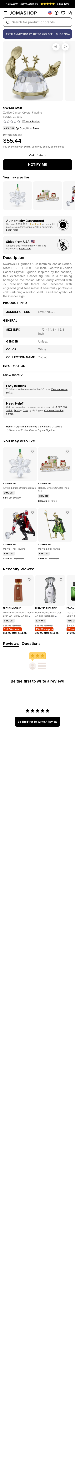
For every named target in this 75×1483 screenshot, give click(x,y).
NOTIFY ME (37, 165)
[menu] (5, 13)
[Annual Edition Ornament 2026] (32, 452)
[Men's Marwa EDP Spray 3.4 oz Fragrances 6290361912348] (61, 579)
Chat (25, 410)
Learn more (12, 229)
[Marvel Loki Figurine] (67, 512)
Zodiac (58, 426)
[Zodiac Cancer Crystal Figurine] (65, 47)
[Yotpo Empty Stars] (11, 121)
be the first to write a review (37, 721)
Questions (31, 643)
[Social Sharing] (56, 47)
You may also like (16, 177)
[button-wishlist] (63, 13)
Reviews (11, 643)
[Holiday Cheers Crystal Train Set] (67, 452)
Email (17, 410)
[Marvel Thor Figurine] (32, 512)
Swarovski (45, 426)
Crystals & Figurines (26, 426)
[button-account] (56, 13)
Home (9, 426)
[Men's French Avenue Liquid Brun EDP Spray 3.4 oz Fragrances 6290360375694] (29, 579)
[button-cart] (69, 13)
